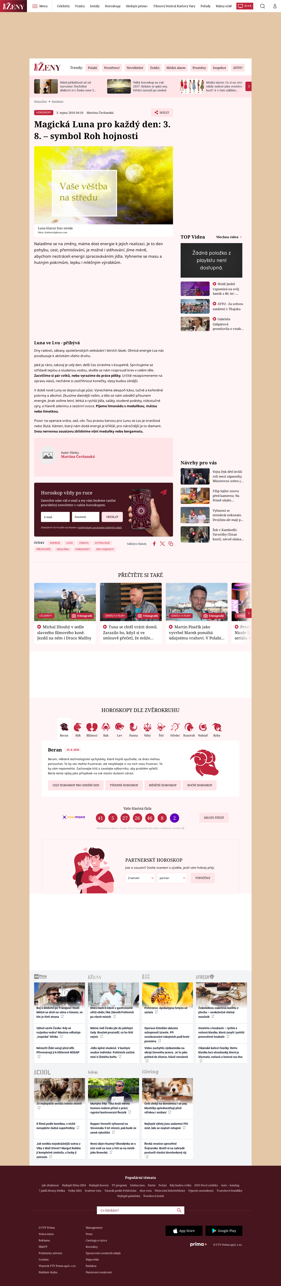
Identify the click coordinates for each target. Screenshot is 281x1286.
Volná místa (46, 1234)
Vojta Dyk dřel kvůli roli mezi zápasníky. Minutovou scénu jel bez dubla (228, 476)
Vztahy (80, 6)
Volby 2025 (75, 1190)
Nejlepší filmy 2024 (74, 1185)
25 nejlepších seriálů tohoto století (59, 1103)
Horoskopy (113, 6)
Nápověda (92, 1259)
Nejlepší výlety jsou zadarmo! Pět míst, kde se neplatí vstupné (166, 1126)
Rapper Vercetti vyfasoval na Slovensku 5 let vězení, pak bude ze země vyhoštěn (113, 1128)
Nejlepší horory (99, 1185)
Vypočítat (202, 878)
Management (94, 1227)
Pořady (205, 6)
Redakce (91, 1266)
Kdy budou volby (180, 1185)
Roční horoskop (199, 785)
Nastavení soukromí (99, 1272)
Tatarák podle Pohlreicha (120, 1190)
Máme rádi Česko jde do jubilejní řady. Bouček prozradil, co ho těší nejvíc (111, 1032)
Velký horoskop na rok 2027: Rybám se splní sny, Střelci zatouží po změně (150, 86)
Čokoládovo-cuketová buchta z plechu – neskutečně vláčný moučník (218, 1012)
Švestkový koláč (153, 1196)
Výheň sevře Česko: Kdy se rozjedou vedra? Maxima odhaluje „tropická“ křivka (58, 1032)
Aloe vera (145, 1190)
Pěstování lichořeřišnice (170, 1190)
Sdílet (164, 114)
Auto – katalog (230, 1185)
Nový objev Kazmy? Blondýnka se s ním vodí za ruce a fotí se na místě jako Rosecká (113, 1148)
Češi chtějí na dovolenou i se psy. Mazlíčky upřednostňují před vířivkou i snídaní (165, 1108)
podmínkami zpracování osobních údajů (100, 527)
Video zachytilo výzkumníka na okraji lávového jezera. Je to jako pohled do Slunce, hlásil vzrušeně (166, 1052)
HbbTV (43, 1247)
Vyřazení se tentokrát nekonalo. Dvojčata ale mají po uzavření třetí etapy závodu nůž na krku (228, 515)
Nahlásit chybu (48, 1272)
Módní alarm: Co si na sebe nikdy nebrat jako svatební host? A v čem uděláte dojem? (224, 88)
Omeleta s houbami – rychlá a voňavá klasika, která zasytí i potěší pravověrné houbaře (221, 1032)
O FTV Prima (47, 1227)
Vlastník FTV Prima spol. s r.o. (57, 1266)
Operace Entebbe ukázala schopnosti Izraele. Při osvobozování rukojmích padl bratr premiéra (166, 1034)
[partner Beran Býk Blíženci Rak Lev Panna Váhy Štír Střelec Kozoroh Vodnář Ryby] (172, 878)
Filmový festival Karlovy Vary (174, 6)
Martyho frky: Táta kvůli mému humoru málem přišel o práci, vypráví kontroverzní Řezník (110, 1108)
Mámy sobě (224, 6)
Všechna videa (227, 237)
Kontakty (92, 1247)
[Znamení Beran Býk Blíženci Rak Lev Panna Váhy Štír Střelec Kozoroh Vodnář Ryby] (85, 517)
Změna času (137, 1185)
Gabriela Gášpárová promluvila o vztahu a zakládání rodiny (228, 326)
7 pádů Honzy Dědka (52, 1190)
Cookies (44, 1259)
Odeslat (112, 517)
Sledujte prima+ (137, 6)
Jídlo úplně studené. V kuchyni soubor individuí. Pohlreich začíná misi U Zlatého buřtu (112, 1052)
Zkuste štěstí (214, 818)
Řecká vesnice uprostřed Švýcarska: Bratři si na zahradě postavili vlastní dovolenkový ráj (165, 1148)
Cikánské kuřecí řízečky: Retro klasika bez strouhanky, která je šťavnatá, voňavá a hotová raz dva (220, 1052)
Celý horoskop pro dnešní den (76, 785)
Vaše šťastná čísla (137, 808)
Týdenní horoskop (124, 785)
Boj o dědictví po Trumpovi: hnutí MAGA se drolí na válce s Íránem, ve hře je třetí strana (59, 1012)
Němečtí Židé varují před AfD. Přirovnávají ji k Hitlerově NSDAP (57, 1050)
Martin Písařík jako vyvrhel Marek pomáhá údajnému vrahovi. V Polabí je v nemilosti (195, 635)
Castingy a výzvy (96, 1240)
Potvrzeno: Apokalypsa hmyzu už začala (165, 1010)
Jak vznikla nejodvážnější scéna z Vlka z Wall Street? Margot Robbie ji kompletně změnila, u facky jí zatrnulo (58, 1150)
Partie (152, 1185)
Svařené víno (93, 1190)
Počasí (163, 1185)
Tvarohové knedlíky (229, 1190)
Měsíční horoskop (162, 785)
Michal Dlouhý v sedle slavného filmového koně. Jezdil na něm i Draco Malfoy (64, 632)
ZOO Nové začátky (206, 1185)
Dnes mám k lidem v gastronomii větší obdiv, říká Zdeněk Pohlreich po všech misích (112, 1012)
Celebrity (63, 6)
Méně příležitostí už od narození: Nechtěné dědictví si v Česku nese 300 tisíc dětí (78, 88)
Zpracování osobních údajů (103, 1253)
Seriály (95, 6)
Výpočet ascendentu (201, 1190)
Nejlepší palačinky (128, 1196)
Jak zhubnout (50, 1185)
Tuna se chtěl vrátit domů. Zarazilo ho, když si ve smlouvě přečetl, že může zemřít (130, 635)
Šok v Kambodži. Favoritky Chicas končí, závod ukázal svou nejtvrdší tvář (227, 535)
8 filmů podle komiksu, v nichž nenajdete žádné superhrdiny (55, 1126)
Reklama (44, 1240)
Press (89, 1234)
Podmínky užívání (50, 1253)
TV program (119, 1185)
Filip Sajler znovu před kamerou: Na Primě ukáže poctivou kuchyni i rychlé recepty (226, 496)
